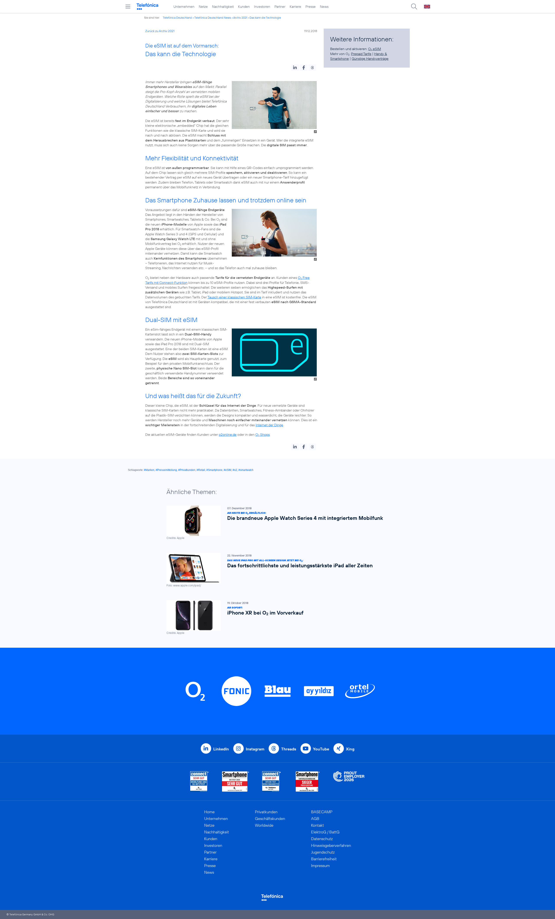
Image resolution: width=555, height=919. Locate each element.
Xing (350, 749)
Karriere (295, 6)
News (324, 6)
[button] (295, 67)
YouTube (321, 749)
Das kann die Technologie (265, 17)
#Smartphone (214, 470)
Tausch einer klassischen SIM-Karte (234, 297)
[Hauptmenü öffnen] (127, 6)
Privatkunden (266, 811)
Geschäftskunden (270, 818)
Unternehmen (183, 6)
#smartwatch (245, 470)
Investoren (262, 6)
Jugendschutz (323, 852)
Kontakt (317, 825)
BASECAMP (321, 811)
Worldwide (264, 825)
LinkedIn (221, 749)
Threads (288, 749)
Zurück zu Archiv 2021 (160, 31)
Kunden (244, 6)
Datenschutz (322, 838)
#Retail (201, 470)
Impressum (320, 865)
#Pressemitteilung (166, 470)
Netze (203, 6)
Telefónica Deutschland (177, 17)
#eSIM (227, 470)
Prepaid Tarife (361, 54)
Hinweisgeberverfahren (331, 845)
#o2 (235, 470)
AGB (315, 818)
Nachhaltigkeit (223, 6)
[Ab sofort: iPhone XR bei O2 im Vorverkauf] (275, 617)
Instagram (255, 749)
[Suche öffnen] (414, 6)
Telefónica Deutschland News (212, 17)
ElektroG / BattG (325, 832)
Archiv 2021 (240, 17)
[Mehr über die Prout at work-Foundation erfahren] (349, 781)
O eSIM (374, 49)
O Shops (262, 434)
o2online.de (228, 434)
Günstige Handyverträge (370, 58)
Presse (310, 6)
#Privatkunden (186, 470)
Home (209, 811)
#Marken (149, 470)
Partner (279, 6)
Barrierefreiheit (324, 858)
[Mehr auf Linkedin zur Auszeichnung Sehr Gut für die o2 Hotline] (271, 781)
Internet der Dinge (269, 425)
